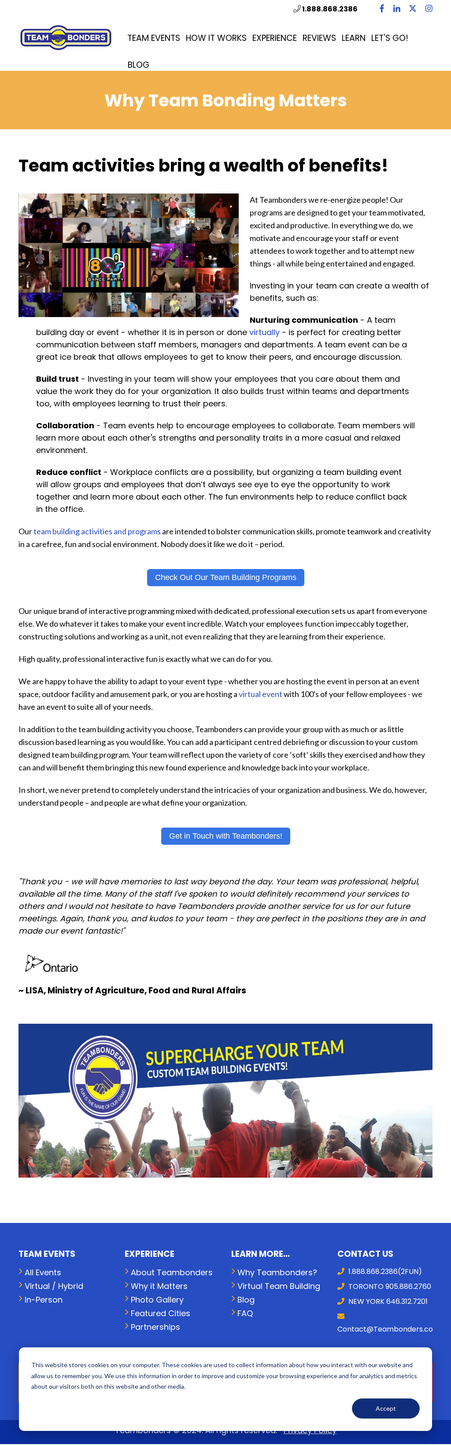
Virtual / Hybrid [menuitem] (54, 1286)
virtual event (260, 694)
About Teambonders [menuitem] (172, 1272)
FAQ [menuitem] (245, 1313)
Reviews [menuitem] (319, 38)
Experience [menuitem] (274, 38)
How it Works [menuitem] (216, 38)
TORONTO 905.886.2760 (389, 1286)
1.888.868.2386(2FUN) (384, 1271)
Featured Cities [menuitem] (160, 1313)
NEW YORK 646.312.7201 (387, 1301)
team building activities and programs (97, 531)
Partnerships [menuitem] (155, 1326)
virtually (264, 332)
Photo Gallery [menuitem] (157, 1299)
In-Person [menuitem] (44, 1299)
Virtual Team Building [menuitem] (278, 1286)
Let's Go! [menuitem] (389, 38)
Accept (386, 1408)
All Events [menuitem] (43, 1272)
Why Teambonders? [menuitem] (277, 1272)
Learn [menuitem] (354, 38)
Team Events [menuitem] (153, 38)
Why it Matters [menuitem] (159, 1286)
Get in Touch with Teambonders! (225, 836)
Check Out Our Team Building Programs (225, 577)
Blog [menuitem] (138, 65)
